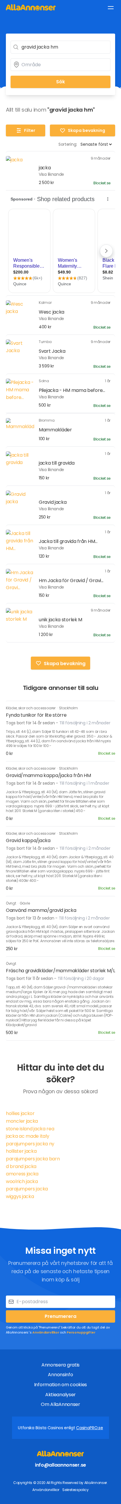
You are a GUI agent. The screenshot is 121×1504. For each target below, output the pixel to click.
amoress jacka (22, 1173)
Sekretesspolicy (75, 1489)
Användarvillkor (45, 1332)
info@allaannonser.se (60, 1465)
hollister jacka (21, 1151)
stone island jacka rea (30, 1128)
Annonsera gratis (60, 1364)
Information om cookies (60, 1384)
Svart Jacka (52, 351)
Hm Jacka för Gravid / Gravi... (71, 580)
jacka (45, 167)
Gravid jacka (52, 502)
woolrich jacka (22, 1181)
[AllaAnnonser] (31, 7)
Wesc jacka (51, 312)
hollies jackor (20, 1113)
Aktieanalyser (60, 1394)
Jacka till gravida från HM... (68, 541)
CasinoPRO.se (89, 1428)
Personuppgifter (81, 1332)
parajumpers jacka (27, 1188)
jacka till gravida (57, 463)
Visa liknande (51, 174)
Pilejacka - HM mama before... (72, 390)
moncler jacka (22, 1121)
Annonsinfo (60, 1374)
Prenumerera (60, 1316)
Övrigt (11, 903)
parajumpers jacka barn (33, 1158)
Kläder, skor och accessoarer (31, 707)
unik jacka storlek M (60, 619)
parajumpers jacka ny (30, 1143)
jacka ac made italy (27, 1136)
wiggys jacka (20, 1196)
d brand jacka (21, 1166)
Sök (60, 81)
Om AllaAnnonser (60, 1404)
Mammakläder (55, 429)
